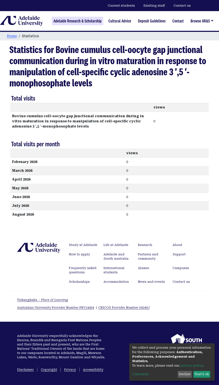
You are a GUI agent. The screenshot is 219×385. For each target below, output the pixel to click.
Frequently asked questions (82, 270)
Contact (178, 21)
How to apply (79, 254)
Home (12, 36)
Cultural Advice (119, 21)
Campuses (181, 268)
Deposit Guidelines (152, 21)
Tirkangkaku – (42, 300)
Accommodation (116, 281)
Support (179, 254)
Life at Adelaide (116, 245)
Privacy (70, 369)
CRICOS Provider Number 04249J (124, 307)
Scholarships (79, 281)
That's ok (201, 374)
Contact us (182, 5)
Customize (140, 374)
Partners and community (148, 256)
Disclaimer (25, 369)
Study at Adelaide (83, 245)
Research (145, 245)
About (177, 245)
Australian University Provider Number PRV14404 (55, 307)
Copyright (49, 369)
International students (114, 270)
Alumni (143, 268)
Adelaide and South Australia (116, 256)
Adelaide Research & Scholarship (77, 21)
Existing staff (154, 5)
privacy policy (191, 365)
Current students (121, 5)
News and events (151, 281)
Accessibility (93, 369)
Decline (185, 374)
